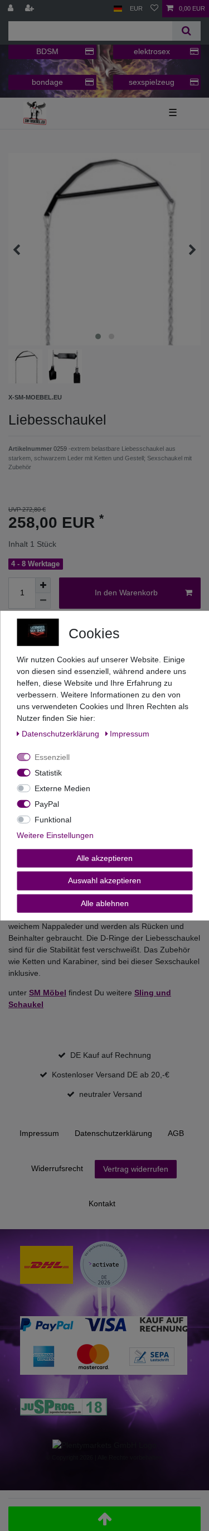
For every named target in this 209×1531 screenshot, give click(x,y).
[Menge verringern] (43, 601)
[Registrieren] (30, 8)
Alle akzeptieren (104, 857)
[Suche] (186, 31)
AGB (176, 1133)
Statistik (48, 772)
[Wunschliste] (154, 8)
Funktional (53, 819)
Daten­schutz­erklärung (113, 1133)
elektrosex (152, 51)
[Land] (118, 8)
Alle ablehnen (105, 902)
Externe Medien (62, 787)
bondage (47, 82)
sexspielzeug (151, 82)
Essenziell (52, 756)
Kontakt (102, 1203)
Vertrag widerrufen (135, 1168)
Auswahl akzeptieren (104, 880)
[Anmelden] (12, 8)
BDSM (47, 51)
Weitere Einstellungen (55, 834)
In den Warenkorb (126, 592)
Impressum (39, 1133)
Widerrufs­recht (57, 1168)
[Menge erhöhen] (43, 585)
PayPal (47, 803)
